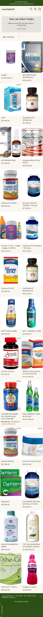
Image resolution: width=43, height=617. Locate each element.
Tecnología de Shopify (21, 601)
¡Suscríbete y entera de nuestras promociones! (19, 596)
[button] (21, 610)
